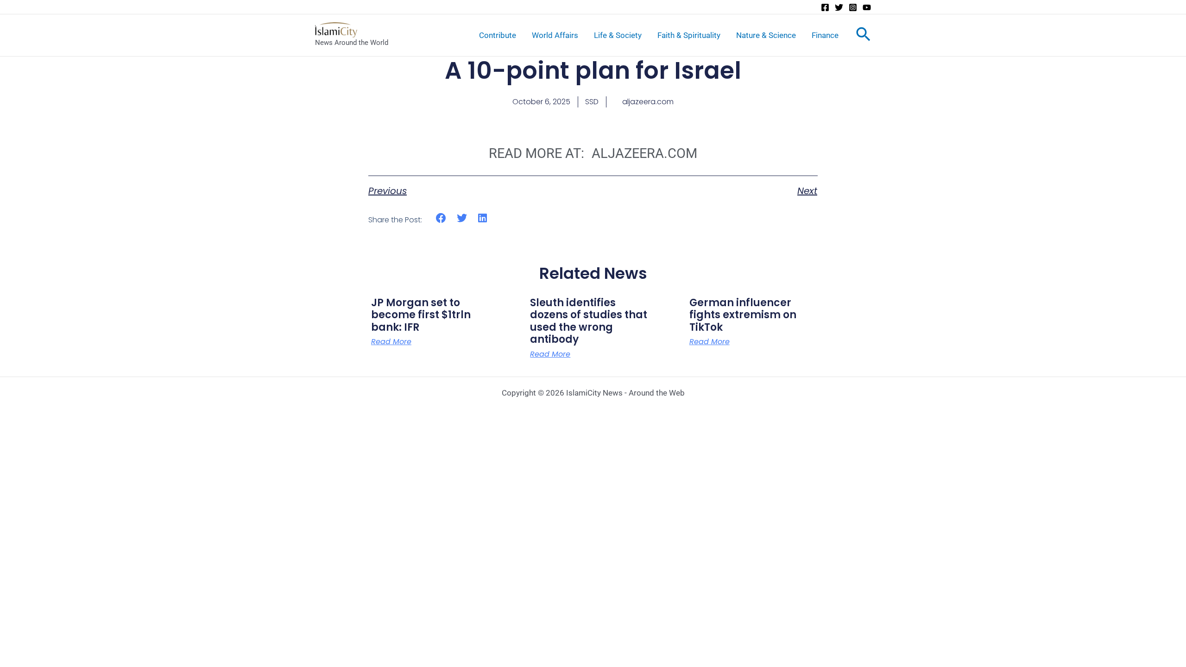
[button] (441, 218)
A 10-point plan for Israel (593, 70)
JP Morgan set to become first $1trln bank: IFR (421, 315)
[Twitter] (839, 7)
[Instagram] (853, 7)
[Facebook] (825, 7)
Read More (391, 342)
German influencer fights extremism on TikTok (742, 315)
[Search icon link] (863, 36)
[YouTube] (867, 7)
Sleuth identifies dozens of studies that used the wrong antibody (588, 321)
